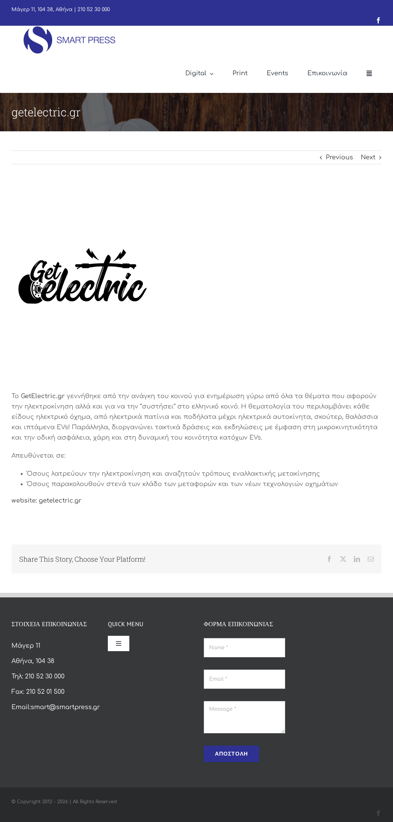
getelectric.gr (60, 500)
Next (368, 157)
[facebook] (378, 20)
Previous (339, 157)
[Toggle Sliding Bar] (369, 74)
